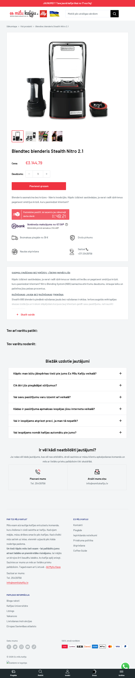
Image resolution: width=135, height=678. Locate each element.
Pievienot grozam (38, 186)
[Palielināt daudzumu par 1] (46, 173)
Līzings (10, 610)
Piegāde (77, 530)
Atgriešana (79, 545)
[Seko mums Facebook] (9, 647)
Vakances (12, 616)
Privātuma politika (83, 540)
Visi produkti (26, 26)
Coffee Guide (80, 550)
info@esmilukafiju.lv (17, 582)
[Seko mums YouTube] (27, 647)
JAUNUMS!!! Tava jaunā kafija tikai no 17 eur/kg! (67, 3)
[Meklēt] (114, 13)
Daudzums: (18, 173)
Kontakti (78, 525)
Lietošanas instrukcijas (19, 621)
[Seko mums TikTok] (34, 647)
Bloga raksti (13, 600)
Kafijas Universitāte (17, 605)
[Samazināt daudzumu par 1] (29, 173)
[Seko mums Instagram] (21, 647)
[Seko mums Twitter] (15, 647)
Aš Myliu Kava (53, 566)
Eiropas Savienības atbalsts (21, 626)
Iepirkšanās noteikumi (85, 535)
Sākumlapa (12, 26)
